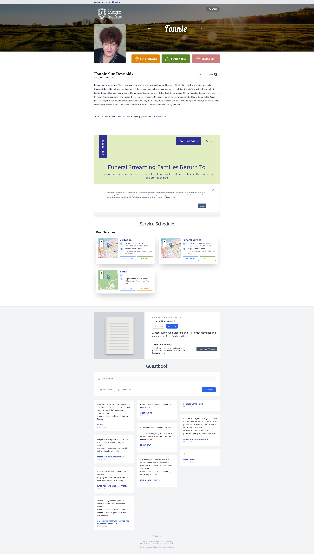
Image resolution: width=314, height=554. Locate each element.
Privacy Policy (150, 543)
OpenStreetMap (159, 547)
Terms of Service (163, 543)
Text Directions (128, 258)
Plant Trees (145, 258)
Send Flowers (145, 288)
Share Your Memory (207, 349)
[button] (108, 245)
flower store (161, 116)
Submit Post (209, 389)
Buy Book (172, 326)
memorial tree (124, 116)
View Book (158, 326)
